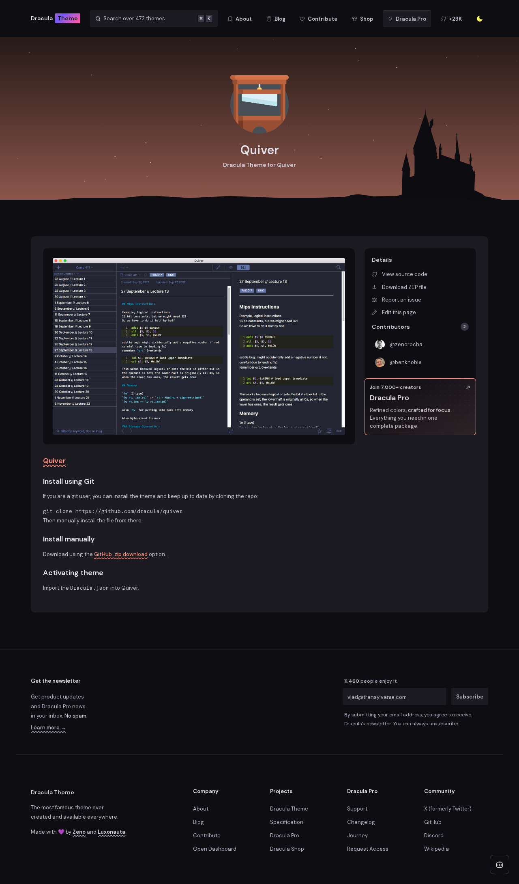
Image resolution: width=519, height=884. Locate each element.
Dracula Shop (287, 848)
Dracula (54, 18)
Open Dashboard (214, 848)
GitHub (433, 822)
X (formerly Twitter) (448, 808)
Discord (434, 835)
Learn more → (48, 727)
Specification (286, 822)
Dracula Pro (284, 835)
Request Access (367, 848)
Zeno (79, 831)
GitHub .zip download (121, 554)
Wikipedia (436, 848)
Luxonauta (111, 831)
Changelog (361, 822)
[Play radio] (499, 864)
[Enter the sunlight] (479, 18)
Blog (198, 822)
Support (357, 808)
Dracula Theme (52, 792)
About (200, 808)
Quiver (54, 461)
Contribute (207, 835)
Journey (357, 835)
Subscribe (469, 696)
